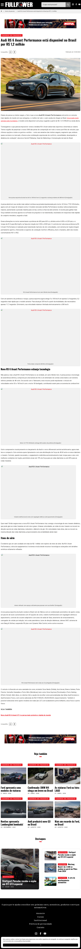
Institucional (40, 920)
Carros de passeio (10, 11)
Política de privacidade (40, 924)
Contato (40, 927)
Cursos (40, 917)
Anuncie (40, 913)
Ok (40, 945)
